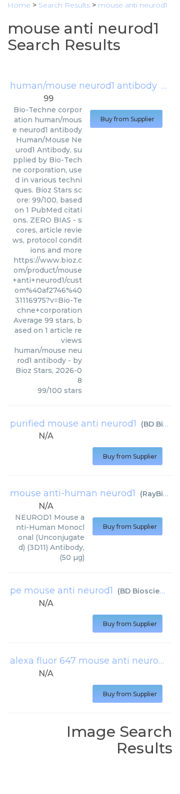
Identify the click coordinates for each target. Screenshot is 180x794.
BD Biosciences (149, 591)
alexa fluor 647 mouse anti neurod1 (89, 660)
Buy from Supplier (126, 119)
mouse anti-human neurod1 (73, 493)
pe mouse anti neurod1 (61, 590)
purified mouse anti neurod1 (73, 423)
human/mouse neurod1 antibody (83, 85)
